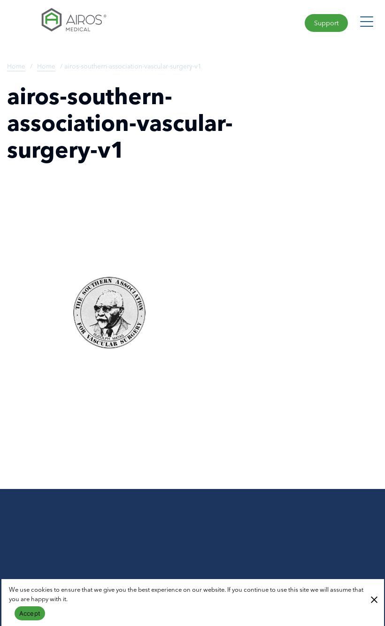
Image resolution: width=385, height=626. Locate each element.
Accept (30, 613)
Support (326, 23)
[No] (373, 598)
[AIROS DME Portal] (96, 22)
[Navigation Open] (366, 21)
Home (16, 66)
